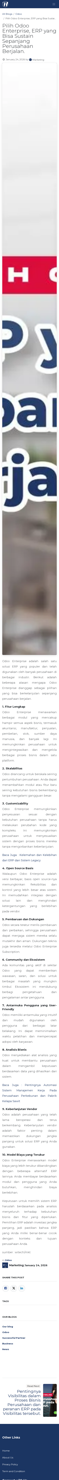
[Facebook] (5, 1288)
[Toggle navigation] (54, 4)
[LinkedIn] (21, 1288)
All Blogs (7, 14)
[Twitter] (13, 1288)
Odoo (18, 14)
